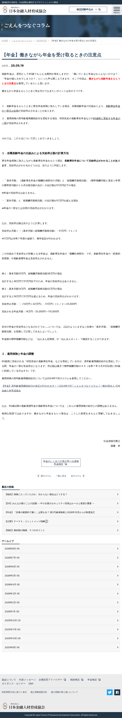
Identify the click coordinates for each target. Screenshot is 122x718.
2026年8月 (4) (12, 548)
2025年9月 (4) (12, 647)
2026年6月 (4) (12, 566)
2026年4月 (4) (12, 584)
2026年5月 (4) (12, 575)
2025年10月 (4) (13, 638)
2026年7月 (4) (12, 557)
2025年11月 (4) (12, 629)
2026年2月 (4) (12, 602)
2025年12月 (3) (13, 620)
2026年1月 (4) (12, 611)
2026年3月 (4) (12, 593)
